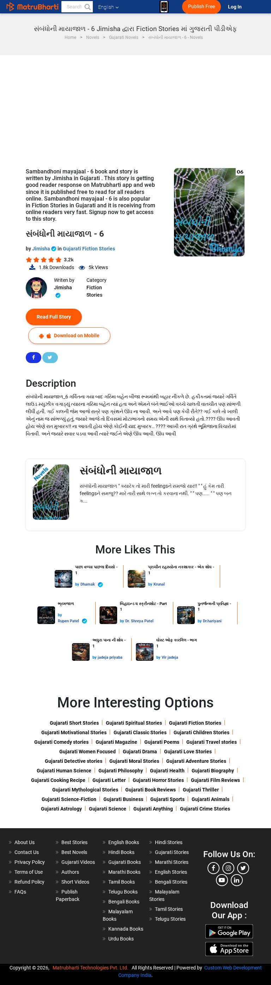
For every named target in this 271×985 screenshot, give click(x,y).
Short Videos (75, 882)
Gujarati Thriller (201, 790)
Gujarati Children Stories (201, 732)
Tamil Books (121, 882)
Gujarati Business (123, 799)
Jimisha (41, 248)
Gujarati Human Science (64, 770)
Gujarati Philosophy (120, 770)
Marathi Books (124, 872)
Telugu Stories (170, 919)
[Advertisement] (135, 108)
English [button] (106, 7)
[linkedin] (237, 880)
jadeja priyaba (110, 657)
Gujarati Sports (167, 799)
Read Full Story (54, 317)
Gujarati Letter (109, 780)
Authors (70, 872)
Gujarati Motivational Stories (74, 732)
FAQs (20, 892)
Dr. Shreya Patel (139, 621)
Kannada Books (125, 929)
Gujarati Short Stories (74, 723)
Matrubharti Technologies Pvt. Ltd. (92, 968)
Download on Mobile (76, 335)
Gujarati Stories (172, 852)
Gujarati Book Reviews (150, 790)
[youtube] (222, 880)
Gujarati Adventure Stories (196, 761)
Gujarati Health (167, 770)
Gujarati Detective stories (73, 761)
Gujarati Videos (78, 862)
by (77, 584)
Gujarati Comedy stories (61, 742)
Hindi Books (121, 852)
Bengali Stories (171, 882)
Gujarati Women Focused (87, 751)
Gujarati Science (107, 809)
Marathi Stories (171, 862)
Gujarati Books (124, 862)
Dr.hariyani (212, 621)
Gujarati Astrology (61, 809)
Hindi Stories (168, 842)
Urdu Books (121, 939)
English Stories (171, 872)
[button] (87, 6)
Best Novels (74, 852)
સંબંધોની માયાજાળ (121, 470)
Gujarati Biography (213, 770)
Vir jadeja (170, 657)
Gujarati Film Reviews (215, 780)
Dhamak (88, 584)
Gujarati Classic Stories (140, 732)
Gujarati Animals (210, 799)
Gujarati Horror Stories (158, 780)
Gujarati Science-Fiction (69, 799)
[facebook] (213, 868)
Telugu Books (123, 892)
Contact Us (26, 852)
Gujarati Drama (140, 751)
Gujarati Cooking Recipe (58, 780)
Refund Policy (29, 882)
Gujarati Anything (153, 809)
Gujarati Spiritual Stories (134, 723)
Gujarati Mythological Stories (85, 790)
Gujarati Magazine (116, 742)
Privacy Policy (29, 862)
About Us (24, 842)
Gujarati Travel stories (211, 742)
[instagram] (228, 868)
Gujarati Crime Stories (205, 809)
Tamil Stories (169, 909)
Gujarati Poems (161, 742)
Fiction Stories (94, 291)
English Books (123, 842)
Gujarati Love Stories (188, 751)
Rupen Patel (69, 621)
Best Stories (74, 842)
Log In (235, 7)
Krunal (159, 584)
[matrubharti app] (164, 7)
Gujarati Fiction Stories (89, 248)
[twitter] (243, 868)
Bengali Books (123, 901)
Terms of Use (28, 872)
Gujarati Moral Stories (134, 761)
